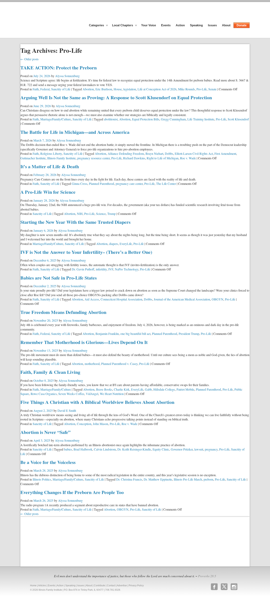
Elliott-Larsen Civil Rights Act (194, 153)
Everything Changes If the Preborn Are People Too (72, 492)
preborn (208, 479)
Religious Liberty (51, 153)
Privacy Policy (136, 585)
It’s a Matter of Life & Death (49, 166)
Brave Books (104, 389)
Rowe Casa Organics (44, 394)
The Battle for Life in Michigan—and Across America (74, 131)
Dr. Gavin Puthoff (83, 269)
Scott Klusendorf (238, 119)
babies (68, 449)
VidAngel (92, 394)
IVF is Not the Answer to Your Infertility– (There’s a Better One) (86, 251)
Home (33, 585)
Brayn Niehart (154, 153)
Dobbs (169, 153)
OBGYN (217, 299)
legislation (129, 89)
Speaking (196, 25)
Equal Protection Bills (145, 119)
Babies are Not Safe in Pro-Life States (58, 277)
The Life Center (166, 183)
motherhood (92, 364)
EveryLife (126, 244)
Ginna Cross (79, 183)
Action (180, 25)
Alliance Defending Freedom (126, 153)
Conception (84, 424)
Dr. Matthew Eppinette (158, 479)
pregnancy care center (129, 183)
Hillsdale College (164, 389)
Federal (45, 89)
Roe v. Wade (188, 158)
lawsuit (198, 449)
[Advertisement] (50, 541)
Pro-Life (201, 89)
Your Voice (148, 25)
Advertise (122, 585)
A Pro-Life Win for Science (48, 191)
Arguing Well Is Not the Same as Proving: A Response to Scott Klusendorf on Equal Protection (116, 97)
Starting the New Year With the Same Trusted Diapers (75, 221)
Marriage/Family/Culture (55, 119)
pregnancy (211, 449)
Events (166, 25)
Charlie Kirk (121, 389)
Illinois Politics (42, 479)
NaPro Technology (126, 269)
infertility (101, 269)
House (118, 89)
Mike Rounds (186, 89)
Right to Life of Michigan (162, 158)
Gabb (148, 389)
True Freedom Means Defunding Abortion (63, 312)
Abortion (88, 89)
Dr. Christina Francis (129, 479)
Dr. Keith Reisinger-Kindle (134, 449)
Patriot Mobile (185, 389)
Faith (36, 89)
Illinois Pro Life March (188, 479)
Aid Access (92, 299)
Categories (96, 25)
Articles (42, 585)
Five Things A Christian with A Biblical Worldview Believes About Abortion (97, 402)
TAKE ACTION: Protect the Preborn (58, 67)
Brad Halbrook (83, 449)
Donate (241, 25)
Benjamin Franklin (107, 334)
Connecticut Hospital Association (121, 299)
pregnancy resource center (93, 158)
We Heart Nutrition (112, 394)
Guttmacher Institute (33, 158)
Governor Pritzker (182, 449)
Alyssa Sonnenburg (67, 76)
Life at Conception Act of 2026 (157, 89)
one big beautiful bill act (135, 334)
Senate (212, 89)
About (226, 25)
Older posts (29, 59)
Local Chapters (122, 25)
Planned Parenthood (101, 183)
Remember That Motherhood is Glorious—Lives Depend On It (84, 342)
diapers (113, 244)
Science (101, 214)
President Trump (189, 334)
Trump (111, 214)
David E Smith (67, 410)
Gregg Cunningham (173, 119)
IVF (110, 269)
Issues (212, 25)
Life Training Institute (200, 119)
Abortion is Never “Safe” (45, 432)
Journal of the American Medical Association (182, 299)
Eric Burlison (103, 89)
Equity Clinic (161, 449)
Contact (111, 585)
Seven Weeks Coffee (71, 394)
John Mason (100, 424)
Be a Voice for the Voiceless (48, 462)
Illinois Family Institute (61, 158)
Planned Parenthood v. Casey (119, 364)
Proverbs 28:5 (207, 576)
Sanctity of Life (60, 89)
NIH (80, 214)
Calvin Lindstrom (105, 449)
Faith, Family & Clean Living (50, 371)
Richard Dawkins (134, 158)
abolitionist (111, 119)
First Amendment (225, 153)
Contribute (99, 585)
